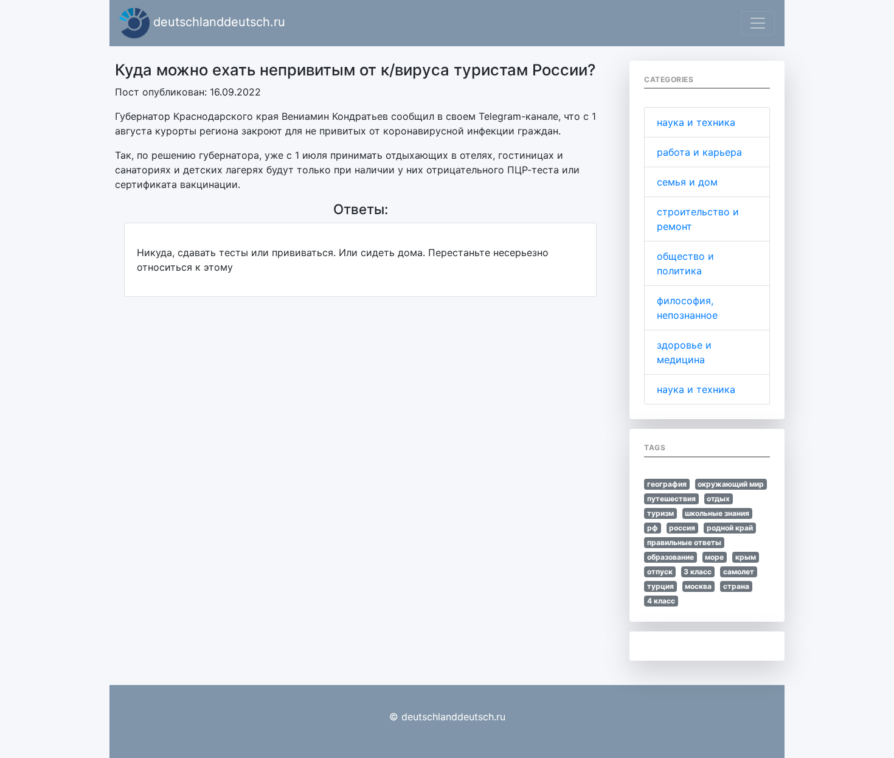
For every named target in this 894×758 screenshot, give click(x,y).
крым (745, 557)
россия (682, 527)
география (667, 484)
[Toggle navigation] (758, 23)
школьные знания (717, 513)
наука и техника (696, 122)
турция (660, 586)
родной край (730, 527)
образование (670, 557)
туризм (660, 513)
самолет (738, 571)
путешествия (671, 498)
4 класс (661, 600)
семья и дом (687, 182)
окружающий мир (731, 484)
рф (652, 527)
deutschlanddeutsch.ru (217, 22)
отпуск (660, 571)
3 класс (698, 571)
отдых (718, 498)
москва (698, 586)
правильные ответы (684, 542)
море (714, 557)
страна (736, 586)
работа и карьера (699, 152)
